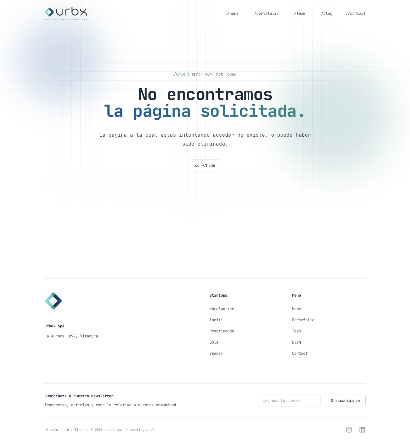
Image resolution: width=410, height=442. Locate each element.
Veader (216, 353)
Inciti (216, 319)
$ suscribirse (345, 400)
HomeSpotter (221, 308)
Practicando (221, 331)
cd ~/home (205, 165)
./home (231, 13)
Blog (296, 342)
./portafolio (265, 13)
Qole (213, 342)
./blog (325, 13)
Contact (300, 353)
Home (296, 308)
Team (296, 331)
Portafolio (303, 319)
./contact (356, 13)
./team (298, 13)
